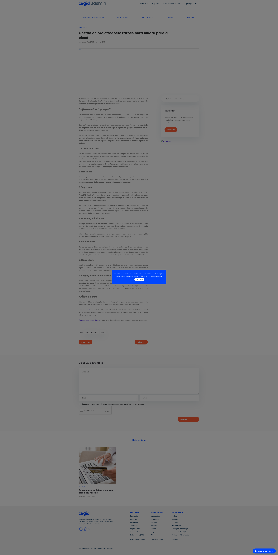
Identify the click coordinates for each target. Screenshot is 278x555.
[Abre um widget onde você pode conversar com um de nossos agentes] (264, 551)
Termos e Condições (155, 276)
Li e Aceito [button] (139, 279)
